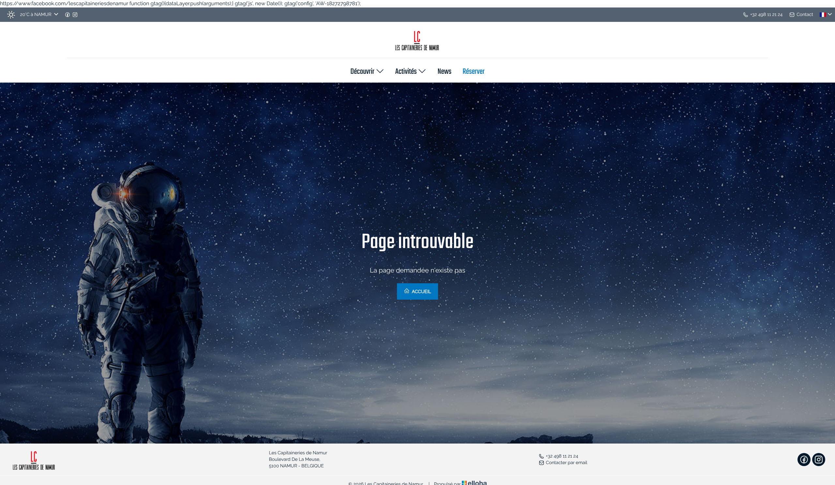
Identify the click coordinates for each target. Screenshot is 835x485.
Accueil (421, 291)
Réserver (474, 72)
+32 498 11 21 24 (562, 456)
